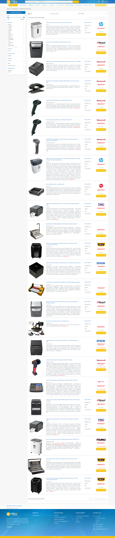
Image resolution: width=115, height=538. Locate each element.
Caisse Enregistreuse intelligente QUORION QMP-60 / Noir (62, 380)
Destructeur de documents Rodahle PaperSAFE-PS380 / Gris (62, 439)
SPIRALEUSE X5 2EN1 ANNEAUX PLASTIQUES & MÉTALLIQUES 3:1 (62, 224)
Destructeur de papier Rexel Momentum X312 (58, 42)
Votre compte (80, 513)
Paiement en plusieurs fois (60, 521)
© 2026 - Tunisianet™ (57, 537)
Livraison (56, 515)
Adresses (78, 522)
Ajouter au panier (101, 34)
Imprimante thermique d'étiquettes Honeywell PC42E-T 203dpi (63, 61)
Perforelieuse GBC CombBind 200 (55, 184)
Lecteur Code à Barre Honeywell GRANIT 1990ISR (59, 360)
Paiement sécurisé (59, 519)
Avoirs (77, 520)
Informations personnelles (82, 516)
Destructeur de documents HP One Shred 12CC (59, 22)
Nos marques (36, 515)
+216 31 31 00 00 (99, 524)
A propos (56, 523)
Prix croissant (93, 13)
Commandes (79, 518)
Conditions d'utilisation (60, 517)
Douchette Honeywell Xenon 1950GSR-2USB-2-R (59, 100)
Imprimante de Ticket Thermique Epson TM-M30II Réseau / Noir (63, 262)
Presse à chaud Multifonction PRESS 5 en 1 (57, 321)
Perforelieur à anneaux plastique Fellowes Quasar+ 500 (61, 458)
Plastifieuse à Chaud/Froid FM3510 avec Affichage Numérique (63, 282)
